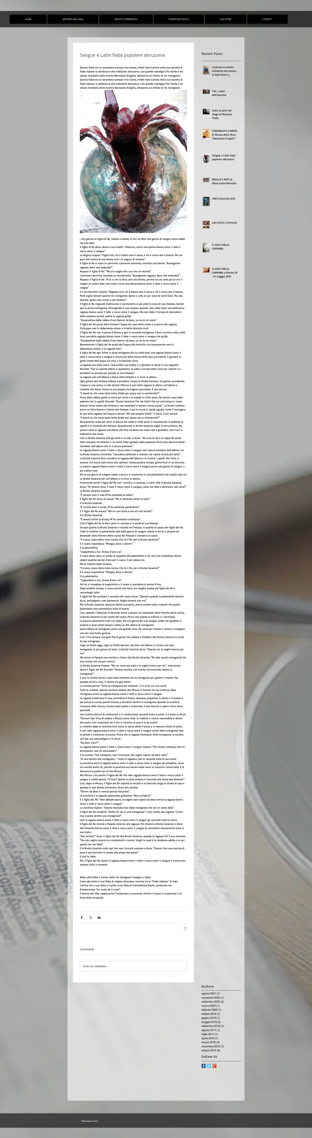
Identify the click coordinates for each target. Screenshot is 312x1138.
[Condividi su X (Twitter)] (90, 917)
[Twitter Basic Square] (209, 1066)
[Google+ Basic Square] (214, 1066)
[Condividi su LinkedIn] (99, 917)
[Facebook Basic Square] (204, 1066)
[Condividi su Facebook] (81, 917)
